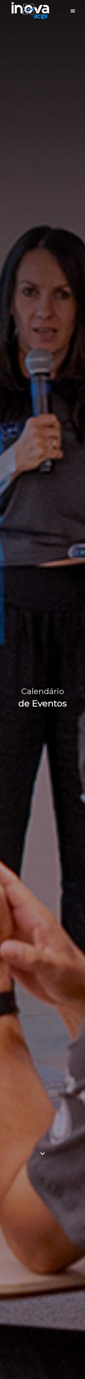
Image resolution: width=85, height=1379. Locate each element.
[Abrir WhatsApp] (74, 1368)
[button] (72, 11)
